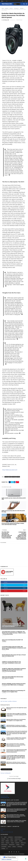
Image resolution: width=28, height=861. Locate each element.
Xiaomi (16, 840)
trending (22, 8)
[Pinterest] (25, 1)
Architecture (10, 837)
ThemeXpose (21, 853)
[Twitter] (11, 851)
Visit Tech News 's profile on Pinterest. (9, 701)
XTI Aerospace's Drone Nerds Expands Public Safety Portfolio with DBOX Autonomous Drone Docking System (16, 751)
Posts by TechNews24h (6, 773)
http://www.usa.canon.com (9, 470)
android (20, 840)
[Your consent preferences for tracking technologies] (25, 859)
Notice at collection (6, 859)
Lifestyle (7, 840)
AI (1, 837)
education (17, 842)
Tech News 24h (4, 796)
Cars (7, 839)
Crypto (11, 839)
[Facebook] (9, 851)
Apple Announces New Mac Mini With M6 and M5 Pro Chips (13, 511)
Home (3, 8)
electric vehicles (4, 844)
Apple (5, 837)
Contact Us (3, 829)
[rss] (18, 851)
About (2, 830)
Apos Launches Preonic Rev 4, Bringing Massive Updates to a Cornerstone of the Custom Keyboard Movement (15, 745)
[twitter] (22, 1)
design (12, 842)
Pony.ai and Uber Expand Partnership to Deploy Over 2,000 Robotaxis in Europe (13, 524)
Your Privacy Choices (10, 857)
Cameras (6, 8)
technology (16, 8)
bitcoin (2, 842)
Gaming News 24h (5, 797)
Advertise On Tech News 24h (7, 832)
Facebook (15, 582)
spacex (9, 846)
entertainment (11, 844)
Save (18, 481)
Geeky (2, 840)
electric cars (23, 842)
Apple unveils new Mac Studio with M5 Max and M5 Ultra (14, 498)
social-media (3, 846)
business (7, 842)
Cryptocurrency (17, 839)
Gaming (23, 839)
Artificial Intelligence (18, 837)
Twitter (15, 585)
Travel (12, 840)
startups (14, 846)
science (22, 844)
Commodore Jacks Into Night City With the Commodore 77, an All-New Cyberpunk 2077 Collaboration (16, 714)
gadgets (11, 8)
